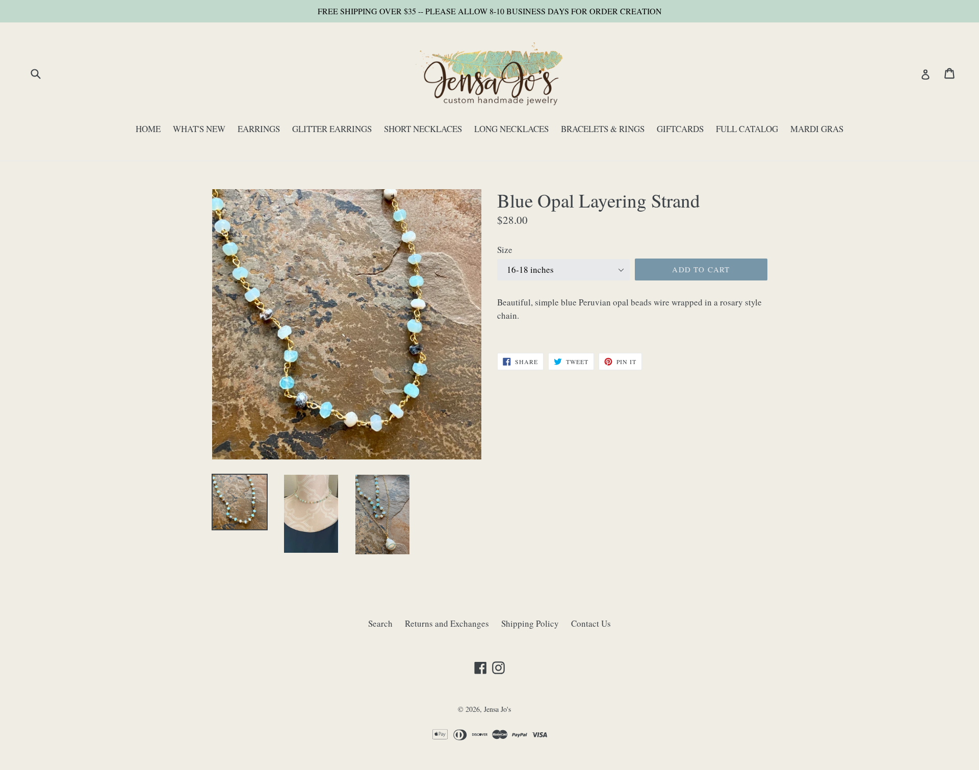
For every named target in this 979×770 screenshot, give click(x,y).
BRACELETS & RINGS (603, 129)
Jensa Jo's (497, 709)
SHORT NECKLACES (423, 129)
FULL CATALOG (747, 129)
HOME (148, 129)
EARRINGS (259, 129)
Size (504, 249)
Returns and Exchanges (447, 623)
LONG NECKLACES (511, 129)
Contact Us (591, 623)
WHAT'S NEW (199, 129)
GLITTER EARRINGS (332, 129)
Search (380, 623)
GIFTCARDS (680, 129)
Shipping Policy (530, 623)
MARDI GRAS (816, 129)
